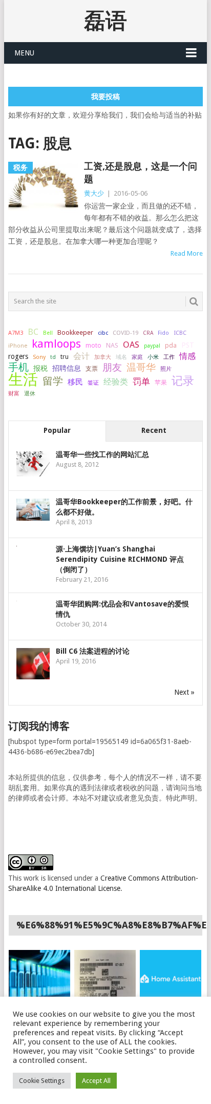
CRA (148, 333)
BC (33, 332)
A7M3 (15, 332)
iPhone (17, 345)
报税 (40, 368)
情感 (187, 356)
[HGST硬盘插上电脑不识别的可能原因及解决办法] (105, 978)
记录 (183, 380)
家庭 (137, 357)
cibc (103, 333)
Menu (24, 53)
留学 (53, 381)
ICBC (180, 332)
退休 (29, 393)
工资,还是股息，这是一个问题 (140, 172)
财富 (13, 393)
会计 (81, 356)
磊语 (105, 20)
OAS (131, 344)
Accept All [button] (96, 1080)
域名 (121, 357)
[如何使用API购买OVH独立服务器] (39, 978)
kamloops (56, 343)
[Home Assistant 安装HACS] (170, 978)
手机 (18, 368)
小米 (153, 356)
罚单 (141, 381)
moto (93, 345)
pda (171, 345)
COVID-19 (125, 332)
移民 (75, 381)
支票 (92, 368)
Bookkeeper (75, 332)
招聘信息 (66, 368)
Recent (153, 430)
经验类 (115, 382)
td (53, 357)
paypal (152, 345)
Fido (163, 333)
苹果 (161, 382)
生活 (23, 379)
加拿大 (102, 356)
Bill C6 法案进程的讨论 (93, 651)
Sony (39, 357)
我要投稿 (105, 96)
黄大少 (94, 193)
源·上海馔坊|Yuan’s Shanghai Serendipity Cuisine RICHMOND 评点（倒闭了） (120, 559)
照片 (166, 369)
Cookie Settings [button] (42, 1080)
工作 (169, 356)
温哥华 (141, 368)
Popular (57, 430)
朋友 (112, 368)
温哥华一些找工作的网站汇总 (102, 454)
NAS (112, 345)
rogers (18, 356)
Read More (187, 253)
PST (187, 345)
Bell (48, 333)
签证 (93, 382)
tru (64, 356)
